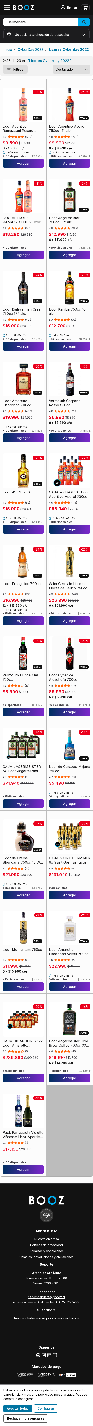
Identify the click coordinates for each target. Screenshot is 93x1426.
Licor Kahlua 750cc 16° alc (68, 311)
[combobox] (71, 69)
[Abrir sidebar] (8, 7)
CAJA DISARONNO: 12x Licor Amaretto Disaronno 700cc (23, 1043)
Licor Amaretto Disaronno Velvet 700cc (68, 951)
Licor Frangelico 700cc (22, 584)
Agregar (23, 163)
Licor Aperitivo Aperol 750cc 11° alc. (67, 128)
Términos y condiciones (46, 1251)
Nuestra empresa (46, 1239)
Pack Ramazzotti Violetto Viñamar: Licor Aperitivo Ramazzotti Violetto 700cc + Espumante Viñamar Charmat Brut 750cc (23, 1134)
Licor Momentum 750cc (22, 949)
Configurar (45, 1408)
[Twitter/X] (49, 1355)
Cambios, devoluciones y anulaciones (46, 1257)
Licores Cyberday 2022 (69, 49)
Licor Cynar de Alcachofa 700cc (63, 677)
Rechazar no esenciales (25, 1418)
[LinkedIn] (55, 1355)
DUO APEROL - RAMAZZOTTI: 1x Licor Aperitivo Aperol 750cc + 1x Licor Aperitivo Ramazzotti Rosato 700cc (22, 220)
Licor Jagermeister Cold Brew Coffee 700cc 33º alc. (68, 1043)
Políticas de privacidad (46, 1245)
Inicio (7, 49)
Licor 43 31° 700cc (18, 492)
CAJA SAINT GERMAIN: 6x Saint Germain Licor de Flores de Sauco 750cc (69, 860)
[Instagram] (38, 1355)
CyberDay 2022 (30, 49)
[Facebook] (44, 1355)
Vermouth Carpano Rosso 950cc (64, 403)
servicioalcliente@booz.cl (46, 1297)
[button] (46, 22)
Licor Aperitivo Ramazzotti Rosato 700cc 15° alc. (18, 128)
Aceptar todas (18, 1408)
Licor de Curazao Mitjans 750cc (69, 768)
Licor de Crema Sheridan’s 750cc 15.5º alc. (21, 860)
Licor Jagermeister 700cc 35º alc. (64, 220)
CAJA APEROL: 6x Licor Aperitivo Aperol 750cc (69, 494)
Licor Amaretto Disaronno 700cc (17, 403)
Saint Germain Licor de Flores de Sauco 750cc (68, 586)
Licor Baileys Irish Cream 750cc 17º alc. (23, 311)
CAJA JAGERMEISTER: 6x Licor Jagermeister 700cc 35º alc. (22, 768)
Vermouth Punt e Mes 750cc (21, 677)
